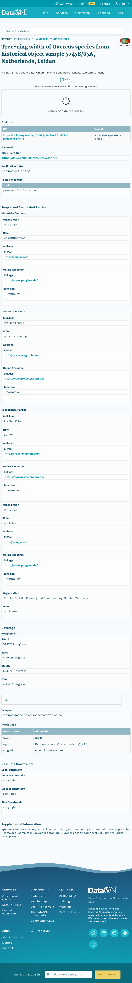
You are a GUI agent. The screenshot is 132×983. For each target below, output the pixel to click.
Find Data (42, 930)
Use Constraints (12, 802)
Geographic (8, 633)
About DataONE (13, 937)
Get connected (108, 974)
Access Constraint (13, 775)
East (5, 652)
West (5, 679)
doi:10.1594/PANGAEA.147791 (52, 39)
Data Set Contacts (13, 311)
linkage (8, 275)
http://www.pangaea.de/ (21, 280)
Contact (7, 948)
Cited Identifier (11, 153)
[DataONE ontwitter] (93, 933)
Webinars (65, 906)
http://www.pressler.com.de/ (24, 378)
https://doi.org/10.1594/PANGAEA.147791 (29, 158)
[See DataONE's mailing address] (93, 944)
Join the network (42, 906)
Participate (38, 896)
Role (6, 233)
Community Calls (42, 920)
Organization (11, 219)
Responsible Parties (13, 409)
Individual (9, 318)
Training (64, 901)
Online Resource (13, 269)
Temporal (7, 710)
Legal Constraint (11, 769)
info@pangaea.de (16, 257)
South (6, 666)
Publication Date (12, 166)
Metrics (7, 942)
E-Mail (8, 252)
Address (8, 246)
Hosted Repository (9, 911)
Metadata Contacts (13, 213)
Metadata (23, 31)
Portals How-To (69, 912)
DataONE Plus (11, 904)
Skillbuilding (67, 896)
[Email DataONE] (114, 933)
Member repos (40, 901)
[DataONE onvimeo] (104, 933)
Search (10, 31)
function (9, 288)
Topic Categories (12, 179)
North (5, 639)
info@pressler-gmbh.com (22, 355)
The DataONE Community (40, 913)
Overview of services (10, 897)
